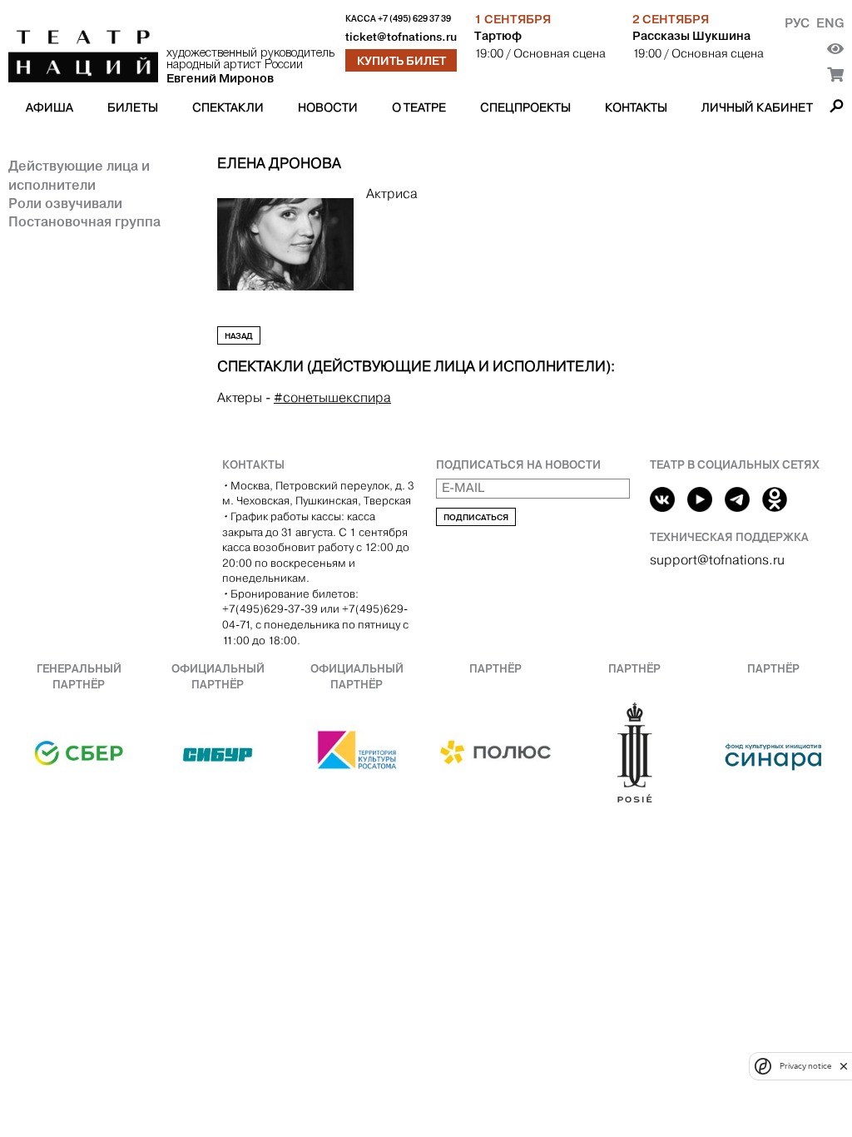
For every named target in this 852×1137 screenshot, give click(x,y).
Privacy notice (805, 1065)
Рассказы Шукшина (691, 35)
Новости (328, 107)
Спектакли (228, 107)
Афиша (49, 107)
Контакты (636, 107)
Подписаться (475, 517)
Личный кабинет (757, 107)
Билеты (132, 107)
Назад (239, 335)
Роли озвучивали (65, 203)
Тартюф (498, 35)
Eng (830, 23)
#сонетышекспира (332, 397)
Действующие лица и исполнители (79, 174)
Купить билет (401, 60)
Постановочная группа (84, 221)
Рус (797, 23)
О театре (419, 107)
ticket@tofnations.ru (401, 37)
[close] (843, 1066)
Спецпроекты (525, 107)
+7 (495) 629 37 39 (414, 18)
